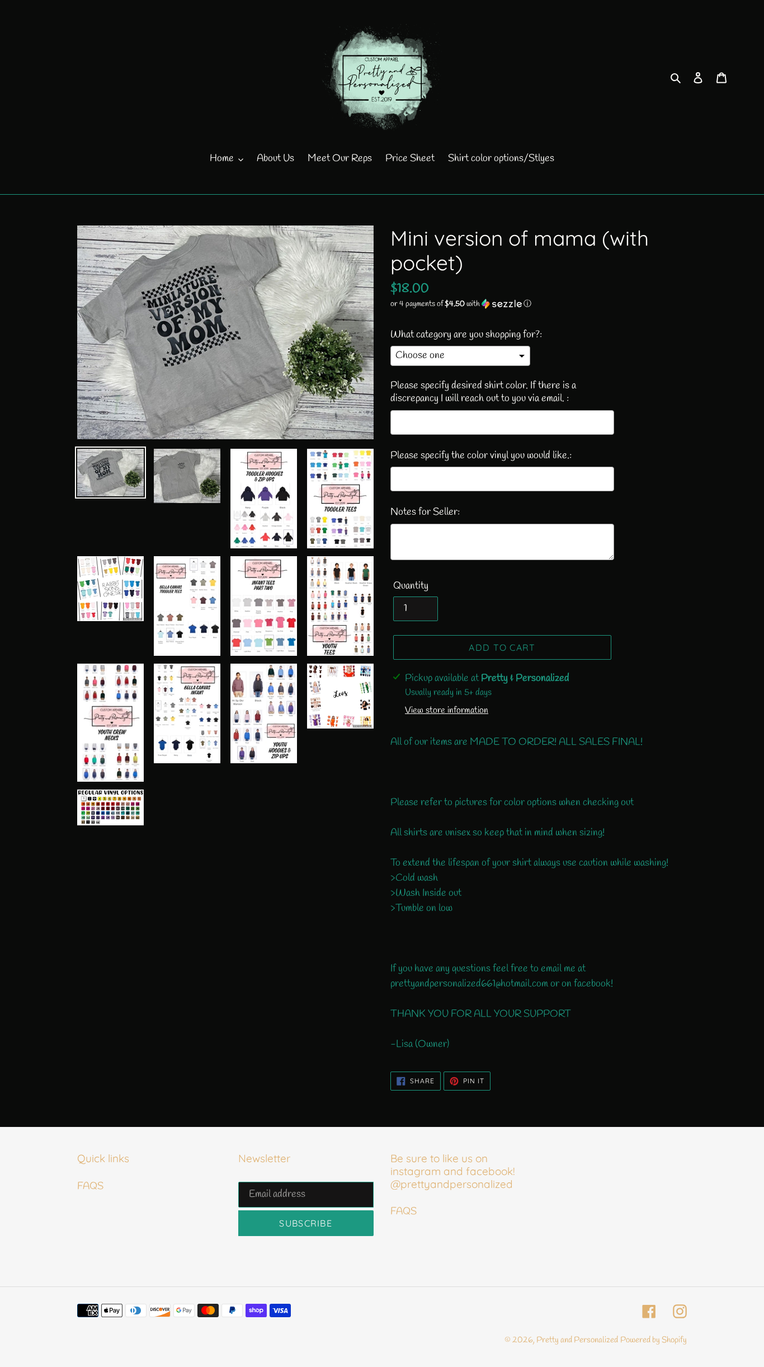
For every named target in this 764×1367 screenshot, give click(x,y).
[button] (460, 304)
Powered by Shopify (653, 1340)
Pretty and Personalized (577, 1340)
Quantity (410, 586)
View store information (446, 710)
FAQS (90, 1186)
